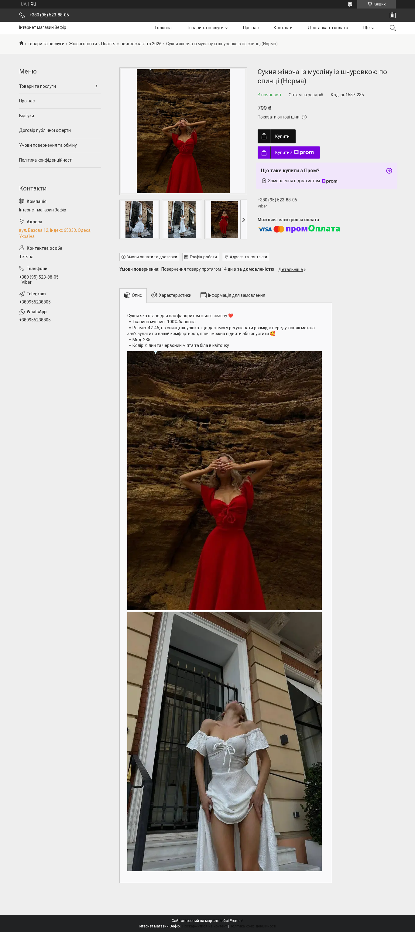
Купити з (284, 152)
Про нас (251, 27)
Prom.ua (237, 921)
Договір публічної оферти (45, 130)
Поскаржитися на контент (204, 926)
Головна (163, 27)
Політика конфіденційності (46, 160)
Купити (282, 136)
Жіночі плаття (83, 43)
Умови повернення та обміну (48, 145)
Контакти (283, 27)
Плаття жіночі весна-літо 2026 (131, 43)
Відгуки (26, 115)
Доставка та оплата (328, 27)
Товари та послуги (205, 27)
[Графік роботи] (393, 15)
